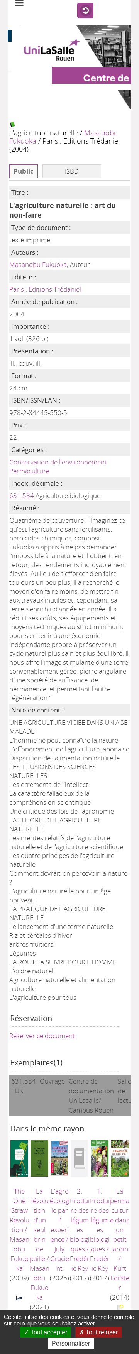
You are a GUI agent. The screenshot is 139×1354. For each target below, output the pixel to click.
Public (24, 171)
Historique (85, 11)
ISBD (72, 171)
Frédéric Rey (80, 1263)
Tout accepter (48, 1332)
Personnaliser (71, 1343)
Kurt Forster (119, 1278)
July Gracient (59, 1258)
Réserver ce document (42, 1035)
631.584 (21, 495)
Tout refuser (101, 1332)
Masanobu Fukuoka (38, 264)
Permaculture (29, 470)
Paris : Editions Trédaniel (45, 289)
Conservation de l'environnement (58, 462)
